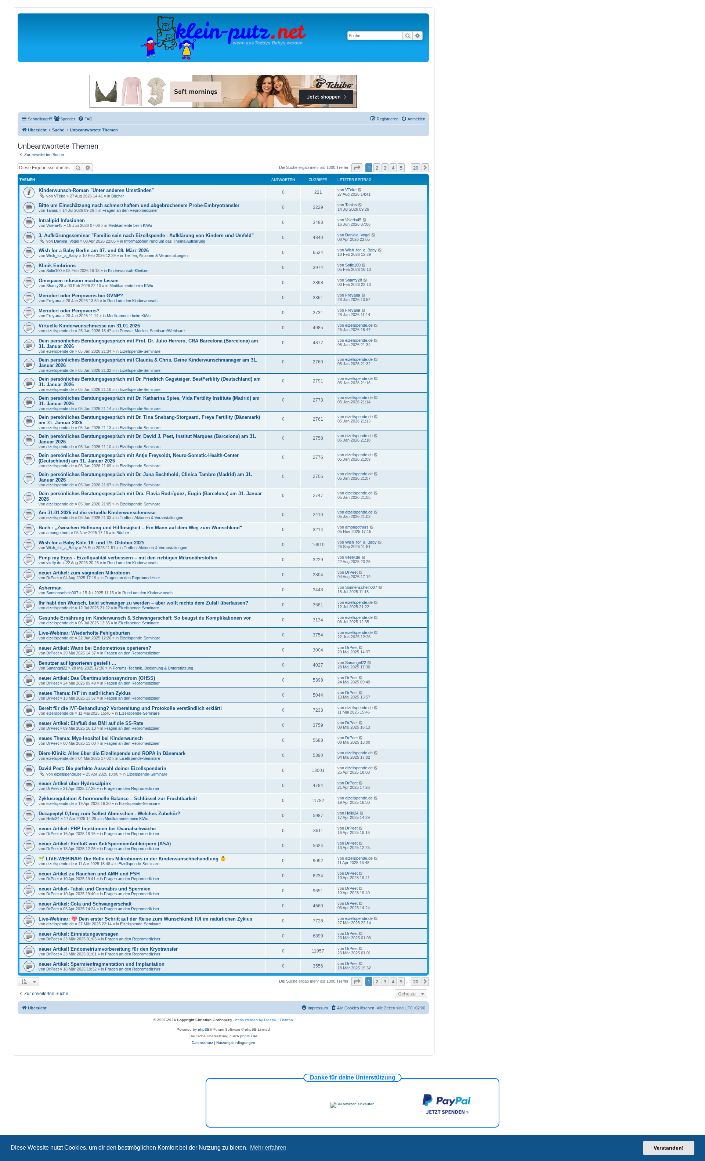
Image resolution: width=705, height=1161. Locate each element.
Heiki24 (52, 818)
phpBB (204, 1029)
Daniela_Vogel (66, 241)
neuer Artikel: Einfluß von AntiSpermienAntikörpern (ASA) (105, 843)
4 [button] (393, 167)
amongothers (58, 532)
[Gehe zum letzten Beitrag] (360, 190)
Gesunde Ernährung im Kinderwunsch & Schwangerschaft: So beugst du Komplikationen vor (145, 618)
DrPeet (52, 578)
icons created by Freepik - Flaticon (264, 1020)
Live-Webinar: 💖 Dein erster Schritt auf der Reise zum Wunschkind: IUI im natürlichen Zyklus (145, 919)
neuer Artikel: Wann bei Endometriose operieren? (95, 648)
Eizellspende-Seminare (140, 351)
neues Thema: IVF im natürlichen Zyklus (85, 693)
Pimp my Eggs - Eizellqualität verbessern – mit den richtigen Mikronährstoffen (128, 557)
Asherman (50, 588)
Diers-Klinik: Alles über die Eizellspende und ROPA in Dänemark (112, 753)
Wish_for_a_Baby (62, 255)
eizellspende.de (60, 331)
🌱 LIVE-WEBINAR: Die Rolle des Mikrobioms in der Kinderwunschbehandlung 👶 (132, 858)
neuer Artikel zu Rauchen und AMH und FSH (89, 874)
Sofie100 (54, 270)
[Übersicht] (223, 37)
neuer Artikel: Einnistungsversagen (79, 934)
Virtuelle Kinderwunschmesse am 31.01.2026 (89, 326)
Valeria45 (54, 225)
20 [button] (415, 167)
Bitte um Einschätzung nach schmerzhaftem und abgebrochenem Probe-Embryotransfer (139, 205)
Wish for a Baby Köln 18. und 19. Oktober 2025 (91, 542)
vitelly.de (53, 562)
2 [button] (377, 167)
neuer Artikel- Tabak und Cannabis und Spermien (95, 889)
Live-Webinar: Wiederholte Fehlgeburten (84, 633)
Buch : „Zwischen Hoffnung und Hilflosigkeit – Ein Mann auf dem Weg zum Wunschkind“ (140, 527)
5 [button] (401, 167)
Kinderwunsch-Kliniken (128, 270)
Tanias (52, 210)
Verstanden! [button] (669, 1148)
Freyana (53, 300)
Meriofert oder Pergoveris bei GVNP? (81, 295)
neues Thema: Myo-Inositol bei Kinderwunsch (91, 738)
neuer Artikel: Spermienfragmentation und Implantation (101, 964)
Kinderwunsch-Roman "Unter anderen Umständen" (96, 190)
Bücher (117, 196)
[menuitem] (64, 119)
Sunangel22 (56, 668)
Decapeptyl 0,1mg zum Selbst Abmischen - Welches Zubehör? (109, 813)
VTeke (59, 196)
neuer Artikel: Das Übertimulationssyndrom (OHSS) (97, 678)
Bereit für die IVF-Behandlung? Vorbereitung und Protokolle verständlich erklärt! (130, 708)
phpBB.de (248, 1036)
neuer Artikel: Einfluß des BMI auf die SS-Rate (91, 723)
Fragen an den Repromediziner (130, 210)
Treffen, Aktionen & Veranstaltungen (156, 255)
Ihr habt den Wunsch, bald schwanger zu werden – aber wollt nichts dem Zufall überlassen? (144, 603)
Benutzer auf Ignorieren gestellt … (77, 663)
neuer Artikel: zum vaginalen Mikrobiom (84, 573)
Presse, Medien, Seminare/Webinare (152, 331)
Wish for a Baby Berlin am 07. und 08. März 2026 (94, 250)
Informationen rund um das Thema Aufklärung (164, 241)
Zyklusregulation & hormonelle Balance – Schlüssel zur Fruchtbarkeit (118, 798)
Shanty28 (54, 285)
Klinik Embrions (57, 265)
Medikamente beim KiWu (130, 225)
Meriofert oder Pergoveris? (69, 310)
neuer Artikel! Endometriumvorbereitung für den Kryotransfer (108, 949)
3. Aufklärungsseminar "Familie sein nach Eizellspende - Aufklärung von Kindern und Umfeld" (146, 235)
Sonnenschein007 (62, 593)
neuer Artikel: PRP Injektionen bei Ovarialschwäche (97, 828)
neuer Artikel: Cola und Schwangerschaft (85, 904)
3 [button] (385, 167)
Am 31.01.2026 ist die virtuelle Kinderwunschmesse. (98, 512)
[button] (356, 167)
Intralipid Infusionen (62, 220)
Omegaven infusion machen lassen (79, 280)
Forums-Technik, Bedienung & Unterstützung (153, 668)
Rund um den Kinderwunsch (132, 300)
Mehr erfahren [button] (268, 1147)
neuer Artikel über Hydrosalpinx (75, 783)
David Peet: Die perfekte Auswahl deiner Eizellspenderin (102, 768)
